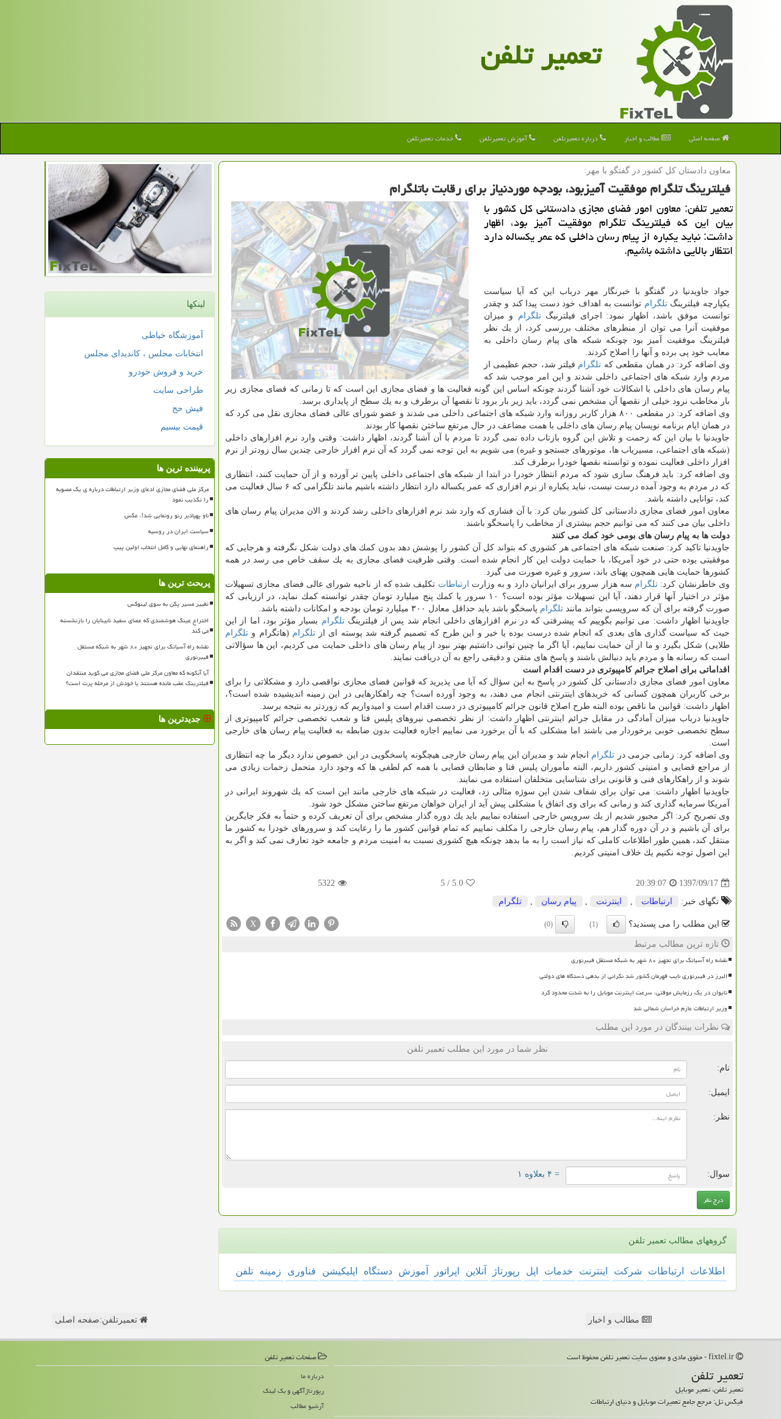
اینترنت (609, 901)
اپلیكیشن (340, 1271)
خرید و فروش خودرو (166, 371)
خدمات (558, 1271)
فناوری (301, 1271)
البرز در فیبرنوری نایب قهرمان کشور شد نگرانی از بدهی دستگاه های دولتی (633, 976)
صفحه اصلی (705, 138)
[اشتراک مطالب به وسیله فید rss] (233, 923)
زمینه (270, 1271)
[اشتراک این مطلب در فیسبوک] (272, 923)
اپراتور (446, 1271)
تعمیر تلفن (541, 54)
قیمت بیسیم (181, 426)
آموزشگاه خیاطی (172, 335)
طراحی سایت (178, 390)
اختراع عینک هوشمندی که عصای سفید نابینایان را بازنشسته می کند (134, 625)
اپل (532, 1271)
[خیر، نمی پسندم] (565, 924)
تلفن (244, 1271)
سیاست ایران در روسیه (178, 531)
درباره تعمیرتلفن (576, 138)
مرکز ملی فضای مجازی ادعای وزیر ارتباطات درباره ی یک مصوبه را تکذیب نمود (132, 494)
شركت (628, 1271)
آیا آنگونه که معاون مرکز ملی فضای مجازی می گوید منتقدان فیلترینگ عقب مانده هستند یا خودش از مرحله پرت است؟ (137, 678)
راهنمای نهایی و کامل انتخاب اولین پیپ (161, 547)
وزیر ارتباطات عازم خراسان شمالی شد (680, 1008)
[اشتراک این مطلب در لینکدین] (311, 923)
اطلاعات (707, 1271)
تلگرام (656, 303)
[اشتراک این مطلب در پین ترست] (331, 923)
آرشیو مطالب (307, 1405)
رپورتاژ (506, 1271)
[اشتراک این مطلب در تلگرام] (292, 923)
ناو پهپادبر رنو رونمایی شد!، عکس (166, 515)
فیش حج (187, 408)
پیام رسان (559, 901)
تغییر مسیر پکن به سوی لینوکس (168, 604)
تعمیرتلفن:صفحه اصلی (97, 1319)
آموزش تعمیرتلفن (504, 138)
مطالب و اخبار (642, 138)
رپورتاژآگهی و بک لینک (293, 1390)
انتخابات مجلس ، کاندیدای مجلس (143, 353)
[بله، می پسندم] (616, 924)
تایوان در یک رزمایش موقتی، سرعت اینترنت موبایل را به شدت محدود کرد (634, 992)
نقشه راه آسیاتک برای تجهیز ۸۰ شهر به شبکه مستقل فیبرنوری (649, 960)
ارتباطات (453, 584)
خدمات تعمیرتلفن (431, 138)
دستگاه (378, 1271)
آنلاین (476, 1271)
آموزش (413, 1271)
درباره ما (312, 1376)
